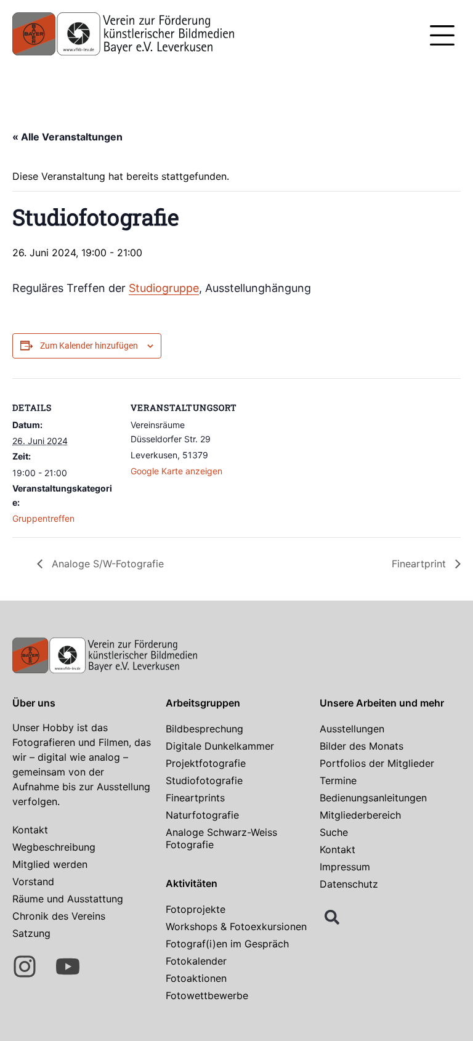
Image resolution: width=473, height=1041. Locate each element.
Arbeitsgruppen (203, 703)
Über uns (33, 703)
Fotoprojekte (195, 909)
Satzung (31, 933)
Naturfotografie (202, 815)
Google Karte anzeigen (176, 471)
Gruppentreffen (43, 518)
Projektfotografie (206, 763)
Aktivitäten (191, 883)
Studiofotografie (204, 780)
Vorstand (33, 881)
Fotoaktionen (196, 978)
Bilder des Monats (361, 746)
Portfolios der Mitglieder (377, 763)
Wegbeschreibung (53, 847)
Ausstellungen (352, 729)
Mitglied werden (49, 864)
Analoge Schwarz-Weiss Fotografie (221, 838)
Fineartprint (420, 563)
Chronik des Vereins (58, 916)
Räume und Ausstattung (67, 899)
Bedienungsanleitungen (373, 798)
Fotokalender (196, 961)
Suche (334, 832)
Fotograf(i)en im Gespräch (227, 944)
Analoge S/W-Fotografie (106, 563)
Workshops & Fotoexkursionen (236, 926)
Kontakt (30, 830)
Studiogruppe (164, 288)
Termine (338, 780)
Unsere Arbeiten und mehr (382, 703)
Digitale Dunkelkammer (220, 746)
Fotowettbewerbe (207, 995)
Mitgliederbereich (360, 815)
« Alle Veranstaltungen (67, 137)
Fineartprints (195, 798)
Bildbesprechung (204, 729)
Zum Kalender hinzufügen (89, 345)
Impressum (345, 867)
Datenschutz (349, 884)
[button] (442, 36)
